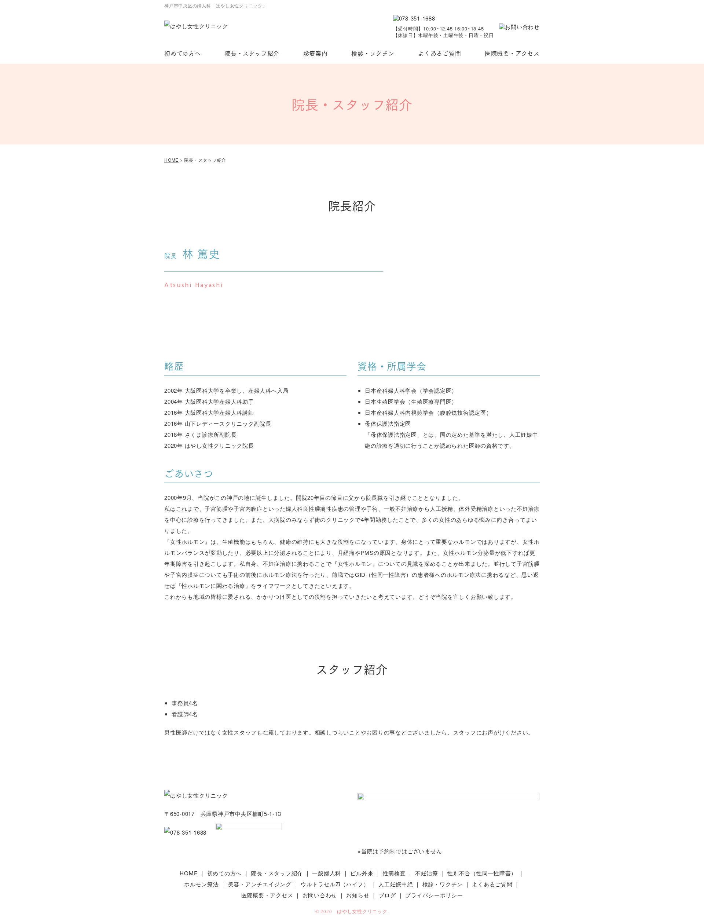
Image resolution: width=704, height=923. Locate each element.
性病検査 (394, 873)
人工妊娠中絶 (395, 884)
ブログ (387, 895)
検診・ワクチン (373, 53)
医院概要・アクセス (512, 53)
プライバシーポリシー (434, 895)
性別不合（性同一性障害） (482, 873)
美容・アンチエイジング (260, 884)
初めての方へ (182, 53)
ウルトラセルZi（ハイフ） (335, 884)
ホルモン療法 (201, 884)
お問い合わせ (319, 895)
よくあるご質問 (439, 53)
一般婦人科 (326, 873)
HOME (189, 873)
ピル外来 (361, 873)
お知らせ (357, 895)
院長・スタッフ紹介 (251, 53)
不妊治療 (426, 873)
